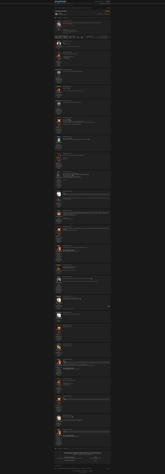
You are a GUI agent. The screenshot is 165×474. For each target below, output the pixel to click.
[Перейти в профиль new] (59, 418)
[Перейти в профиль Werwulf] (59, 194)
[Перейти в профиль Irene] (59, 175)
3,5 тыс (59, 366)
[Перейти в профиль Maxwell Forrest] (77, 37)
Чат (72, 3)
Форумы (58, 3)
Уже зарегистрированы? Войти (99, 1)
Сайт (55, 3)
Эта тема (106, 3)
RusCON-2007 (65, 14)
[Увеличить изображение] (69, 119)
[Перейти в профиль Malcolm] (73, 37)
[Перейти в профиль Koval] (59, 157)
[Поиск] (110, 3)
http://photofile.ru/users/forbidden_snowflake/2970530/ (81, 174)
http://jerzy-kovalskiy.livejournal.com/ (68, 267)
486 (59, 144)
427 (59, 162)
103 (59, 48)
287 (59, 351)
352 (59, 422)
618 (59, 179)
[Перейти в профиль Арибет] (70, 37)
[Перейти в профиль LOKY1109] (59, 347)
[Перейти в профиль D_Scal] (59, 280)
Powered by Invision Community (82, 472)
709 (59, 198)
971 (59, 272)
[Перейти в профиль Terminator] (59, 89)
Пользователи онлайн (66, 5)
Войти (95, 460)
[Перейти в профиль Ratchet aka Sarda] (59, 300)
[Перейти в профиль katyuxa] (59, 140)
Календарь (55, 5)
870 (59, 28)
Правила (60, 5)
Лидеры (72, 5)
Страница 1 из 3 (66, 17)
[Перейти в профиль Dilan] (59, 55)
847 (59, 304)
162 (59, 108)
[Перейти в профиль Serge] (56, 14)
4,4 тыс (59, 126)
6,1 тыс (59, 387)
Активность (68, 3)
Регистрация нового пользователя (69, 460)
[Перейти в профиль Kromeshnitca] (59, 315)
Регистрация (108, 1)
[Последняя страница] (62, 17)
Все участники (63, 3)
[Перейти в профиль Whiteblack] (59, 268)
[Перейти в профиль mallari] (59, 44)
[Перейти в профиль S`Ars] (81, 37)
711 (59, 284)
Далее (60, 17)
